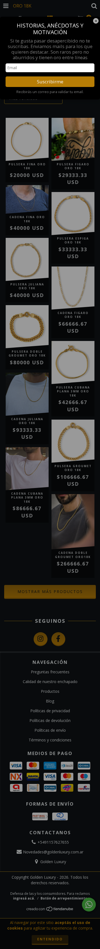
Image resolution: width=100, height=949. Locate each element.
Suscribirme (50, 81)
